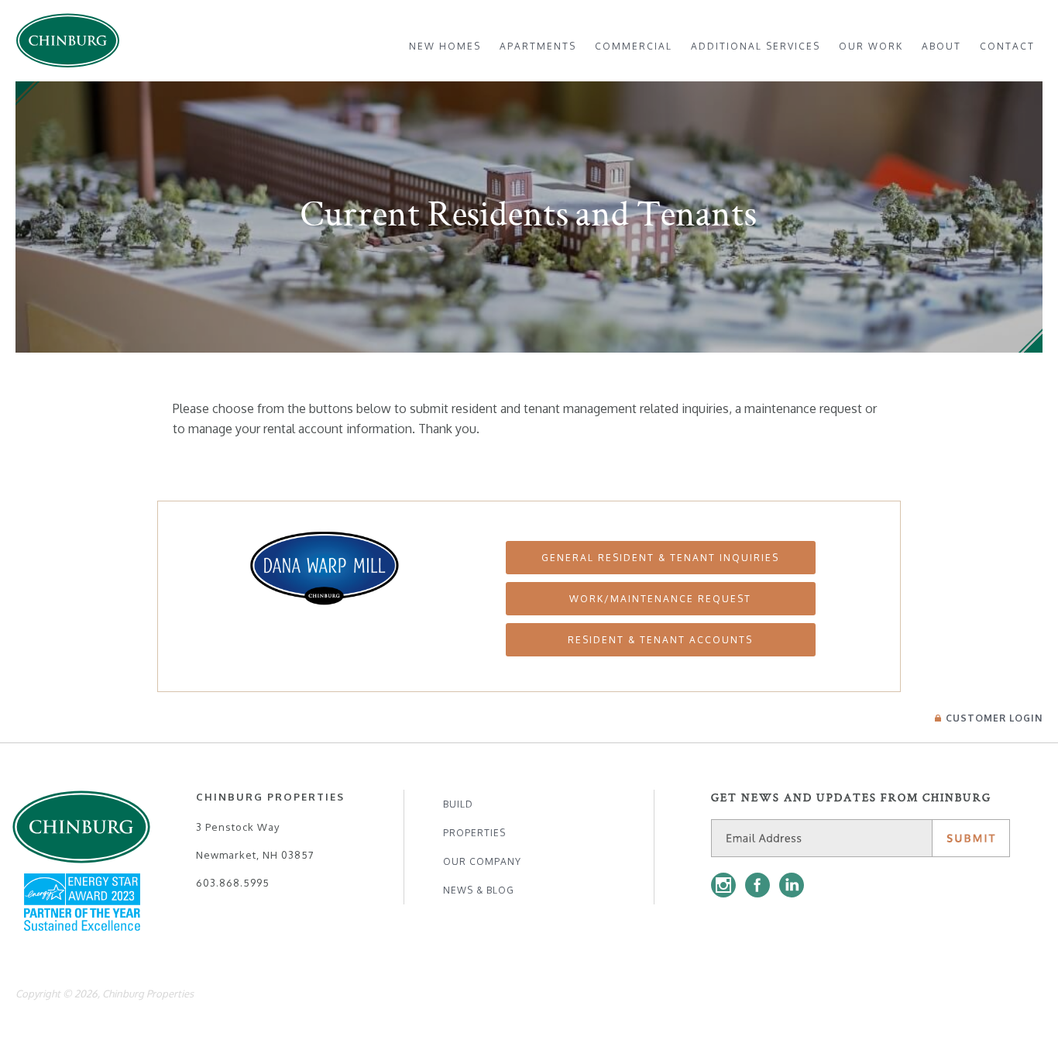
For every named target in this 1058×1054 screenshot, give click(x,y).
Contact (1007, 46)
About (941, 46)
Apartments (538, 46)
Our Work (871, 46)
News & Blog (478, 890)
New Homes (445, 46)
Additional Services (755, 46)
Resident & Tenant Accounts (660, 640)
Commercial (633, 46)
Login (994, 718)
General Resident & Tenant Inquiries (660, 557)
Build (458, 804)
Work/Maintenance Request (660, 598)
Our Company (482, 861)
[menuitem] (445, 46)
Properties (474, 833)
